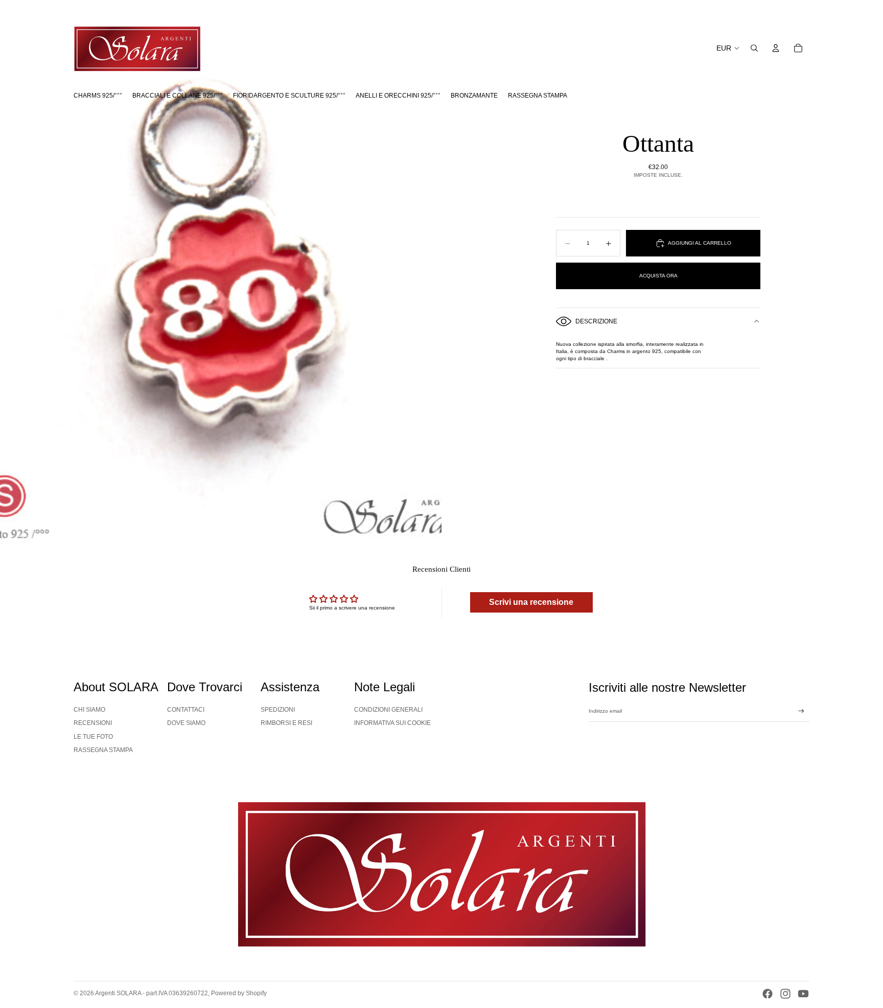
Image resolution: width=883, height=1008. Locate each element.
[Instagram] (785, 994)
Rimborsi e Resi (286, 722)
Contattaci (185, 709)
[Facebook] (767, 994)
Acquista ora (658, 275)
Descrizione (596, 321)
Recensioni (93, 722)
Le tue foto (93, 736)
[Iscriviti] (801, 711)
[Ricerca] (754, 48)
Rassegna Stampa (103, 750)
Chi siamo (89, 709)
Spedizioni (278, 709)
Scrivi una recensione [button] (531, 602)
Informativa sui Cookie (392, 722)
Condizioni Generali (388, 709)
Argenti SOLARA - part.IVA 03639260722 (151, 993)
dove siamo (186, 722)
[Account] (775, 48)
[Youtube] (803, 994)
